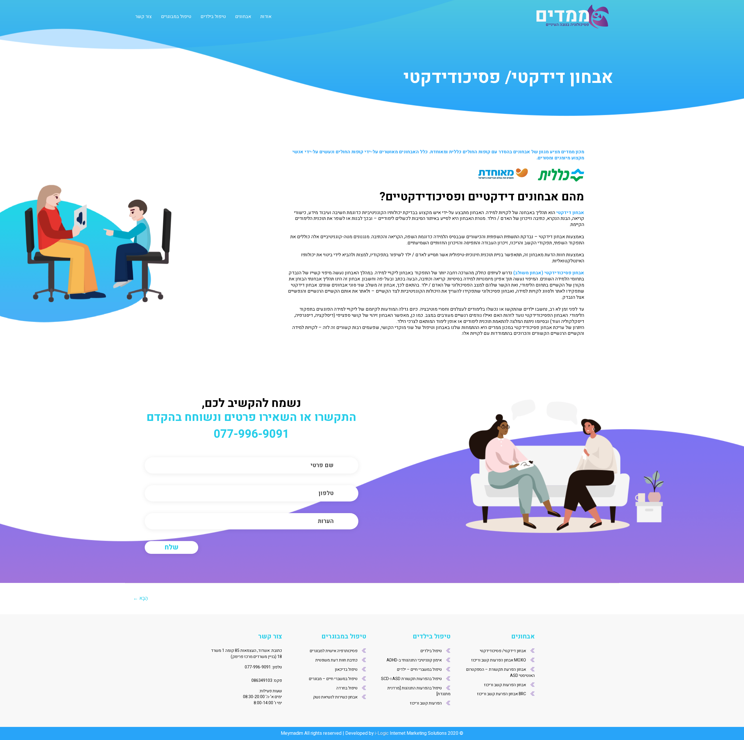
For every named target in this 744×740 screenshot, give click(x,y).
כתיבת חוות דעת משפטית (336, 660)
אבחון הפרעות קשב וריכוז (505, 685)
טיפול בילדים (213, 16)
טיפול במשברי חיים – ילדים (419, 669)
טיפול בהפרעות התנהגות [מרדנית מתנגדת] (418, 691)
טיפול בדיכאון (346, 669)
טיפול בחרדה (346, 688)
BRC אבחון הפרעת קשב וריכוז (501, 694)
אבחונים (243, 16)
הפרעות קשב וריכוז (426, 703)
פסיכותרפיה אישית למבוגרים (333, 651)
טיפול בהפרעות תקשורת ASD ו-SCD (411, 679)
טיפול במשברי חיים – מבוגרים (333, 679)
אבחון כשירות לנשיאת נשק (335, 697)
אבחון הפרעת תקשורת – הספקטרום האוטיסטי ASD (500, 672)
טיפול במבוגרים (176, 16)
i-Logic (382, 733)
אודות (265, 16)
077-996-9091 (251, 434)
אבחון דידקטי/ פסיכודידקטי (503, 651)
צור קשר (143, 16)
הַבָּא (140, 598)
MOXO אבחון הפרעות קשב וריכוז (498, 660)
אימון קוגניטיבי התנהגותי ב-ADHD (414, 660)
